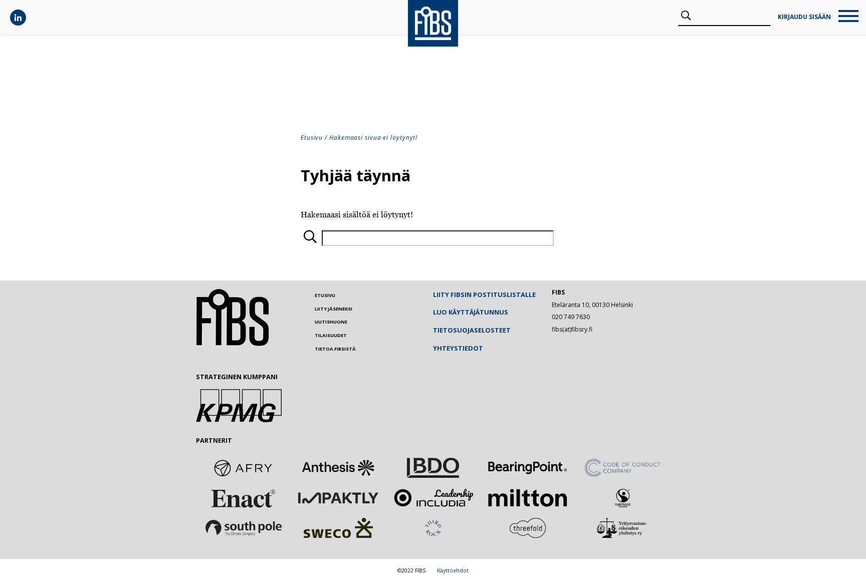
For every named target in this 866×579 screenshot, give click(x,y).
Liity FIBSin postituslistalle (484, 294)
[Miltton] (528, 498)
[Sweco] (338, 528)
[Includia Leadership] (433, 498)
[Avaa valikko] (848, 17)
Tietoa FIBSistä (335, 349)
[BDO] (433, 468)
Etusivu (312, 137)
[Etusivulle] (232, 343)
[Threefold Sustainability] (528, 528)
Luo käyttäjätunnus (470, 312)
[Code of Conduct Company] (622, 468)
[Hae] (686, 16)
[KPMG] (239, 419)
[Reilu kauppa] (622, 498)
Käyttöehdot (453, 570)
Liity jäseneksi (333, 309)
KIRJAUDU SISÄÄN (804, 17)
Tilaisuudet (331, 335)
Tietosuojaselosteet (472, 330)
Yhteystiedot (458, 348)
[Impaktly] (338, 498)
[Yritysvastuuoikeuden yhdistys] (622, 528)
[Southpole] (243, 528)
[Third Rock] (433, 528)
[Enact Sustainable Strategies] (243, 498)
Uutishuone (331, 322)
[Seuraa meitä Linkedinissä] (18, 18)
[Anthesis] (338, 468)
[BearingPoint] (528, 468)
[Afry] (243, 468)
